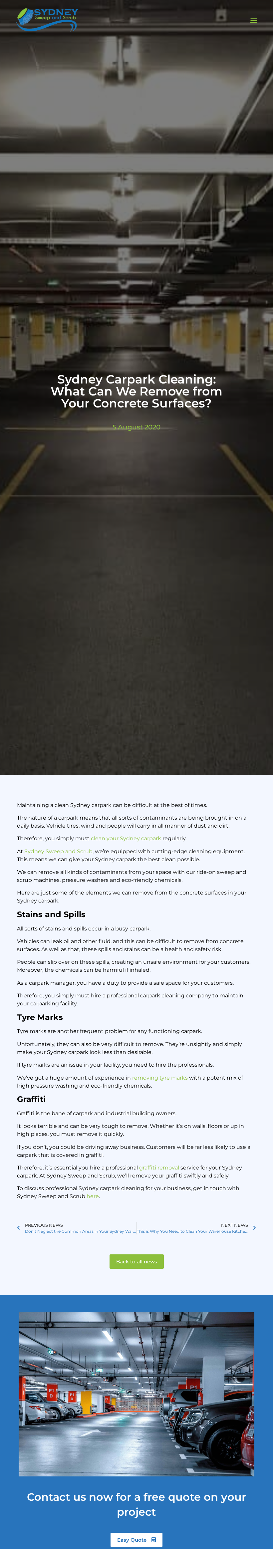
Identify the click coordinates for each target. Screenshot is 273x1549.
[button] (253, 20)
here (93, 1196)
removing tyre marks (160, 1078)
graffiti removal (159, 1167)
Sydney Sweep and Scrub (58, 851)
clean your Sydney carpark (126, 838)
